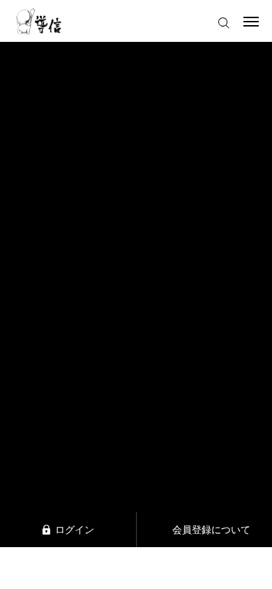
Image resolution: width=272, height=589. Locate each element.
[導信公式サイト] (38, 21)
